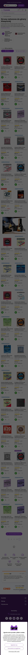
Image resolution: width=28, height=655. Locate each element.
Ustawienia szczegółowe (14, 648)
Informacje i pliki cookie (14, 651)
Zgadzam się (14, 645)
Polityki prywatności (16, 641)
